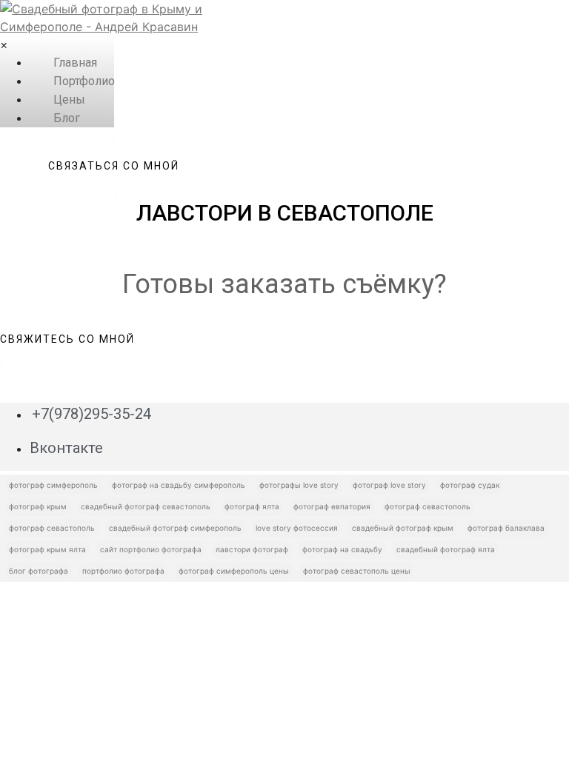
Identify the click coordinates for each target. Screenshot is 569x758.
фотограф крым (38, 506)
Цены (69, 100)
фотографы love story (299, 484)
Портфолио (84, 81)
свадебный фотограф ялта (445, 549)
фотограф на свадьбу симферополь (178, 484)
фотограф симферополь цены (234, 570)
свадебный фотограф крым (402, 527)
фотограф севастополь (427, 506)
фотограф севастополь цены (356, 570)
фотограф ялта (251, 506)
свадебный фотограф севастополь (145, 506)
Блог (66, 118)
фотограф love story (389, 484)
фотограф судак (469, 484)
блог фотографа (38, 570)
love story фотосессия (297, 527)
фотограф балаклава (506, 527)
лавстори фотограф (252, 549)
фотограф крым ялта (47, 549)
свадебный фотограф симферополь (175, 527)
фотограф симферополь (53, 484)
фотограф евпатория (331, 506)
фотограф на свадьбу (342, 549)
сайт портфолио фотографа (151, 549)
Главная (75, 63)
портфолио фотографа (123, 570)
